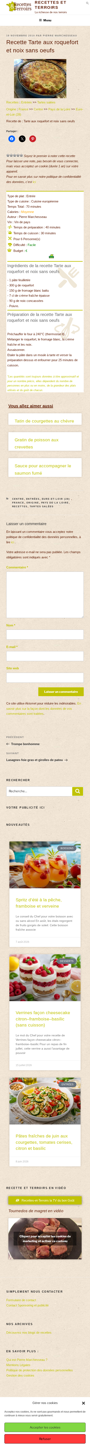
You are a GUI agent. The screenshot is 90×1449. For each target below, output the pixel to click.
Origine (11, 109)
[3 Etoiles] (14, 155)
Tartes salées (46, 102)
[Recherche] (77, 791)
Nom (10, 625)
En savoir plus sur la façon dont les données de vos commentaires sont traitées (43, 709)
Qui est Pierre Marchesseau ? (26, 1359)
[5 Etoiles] (21, 155)
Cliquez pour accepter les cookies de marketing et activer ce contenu (45, 1238)
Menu (47, 20)
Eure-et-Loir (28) (56, 499)
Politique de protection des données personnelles (39, 1370)
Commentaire (17, 567)
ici (34, 182)
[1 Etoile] (8, 155)
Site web (12, 668)
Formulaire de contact (21, 1300)
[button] (83, 1403)
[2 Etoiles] (11, 155)
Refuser (45, 1439)
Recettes (12, 102)
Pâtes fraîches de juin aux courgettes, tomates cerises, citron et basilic (44, 1142)
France (23, 109)
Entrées (26, 102)
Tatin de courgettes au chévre (44, 421)
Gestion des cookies (20, 1375)
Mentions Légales (18, 1365)
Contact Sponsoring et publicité (27, 1305)
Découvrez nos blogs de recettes (28, 1332)
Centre (38, 109)
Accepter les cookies (45, 1427)
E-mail (12, 647)
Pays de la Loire (59, 109)
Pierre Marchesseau (60, 35)
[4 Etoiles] (18, 155)
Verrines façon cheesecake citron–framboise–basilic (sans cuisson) (43, 1018)
